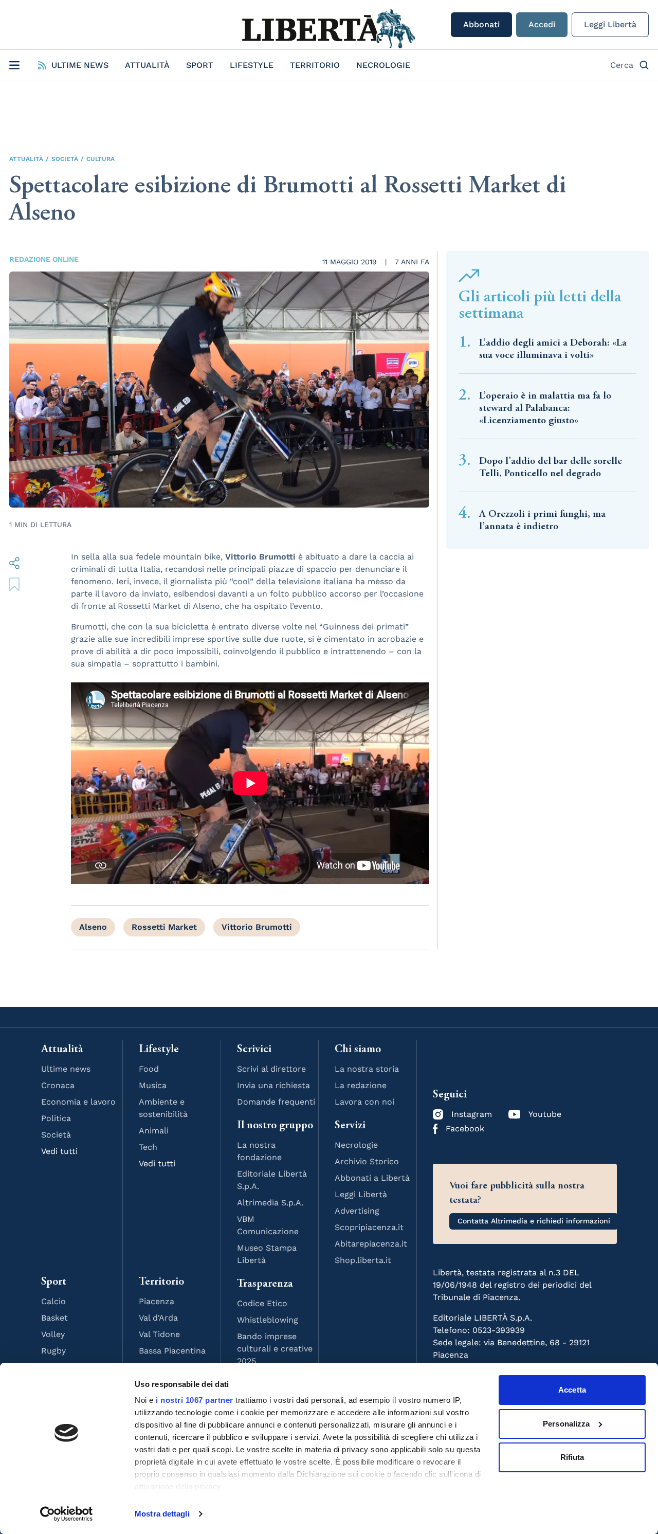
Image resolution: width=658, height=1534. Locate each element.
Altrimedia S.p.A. (270, 1202)
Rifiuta (572, 1457)
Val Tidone (159, 1334)
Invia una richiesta (273, 1085)
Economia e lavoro (78, 1102)
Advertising (357, 1211)
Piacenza (156, 1301)
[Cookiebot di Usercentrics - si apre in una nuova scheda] (67, 1514)
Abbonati (481, 24)
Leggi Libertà (610, 24)
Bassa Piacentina (172, 1351)
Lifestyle (251, 65)
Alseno (93, 927)
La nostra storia (367, 1069)
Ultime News (79, 65)
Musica (153, 1085)
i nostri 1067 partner (194, 1400)
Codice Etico (262, 1303)
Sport (199, 65)
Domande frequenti (276, 1102)
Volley (53, 1334)
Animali (154, 1130)
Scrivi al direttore (271, 1069)
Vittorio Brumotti (257, 927)
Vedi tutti (59, 1151)
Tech (148, 1147)
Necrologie (383, 65)
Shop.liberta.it (363, 1260)
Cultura (100, 159)
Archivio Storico (367, 1161)
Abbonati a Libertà (372, 1178)
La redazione (361, 1085)
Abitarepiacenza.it (371, 1244)
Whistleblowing (267, 1320)
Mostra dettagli (162, 1513)
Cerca (621, 65)
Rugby (53, 1351)
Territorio (315, 65)
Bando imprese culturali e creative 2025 (275, 1348)
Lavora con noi (364, 1102)
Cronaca (58, 1085)
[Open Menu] (14, 65)
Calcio (53, 1301)
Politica (56, 1118)
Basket (54, 1318)
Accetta (572, 1389)
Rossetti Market (164, 927)
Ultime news (65, 1069)
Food (149, 1069)
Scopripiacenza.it (369, 1227)
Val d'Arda (158, 1318)
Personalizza (566, 1423)
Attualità (147, 65)
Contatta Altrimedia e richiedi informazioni (534, 1221)
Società (64, 159)
